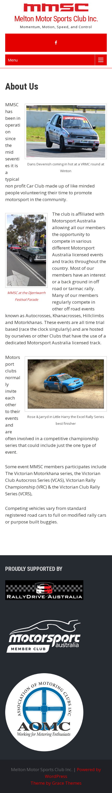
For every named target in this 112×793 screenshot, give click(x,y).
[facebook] (56, 43)
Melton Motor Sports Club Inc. (56, 18)
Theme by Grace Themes (56, 783)
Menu (13, 60)
